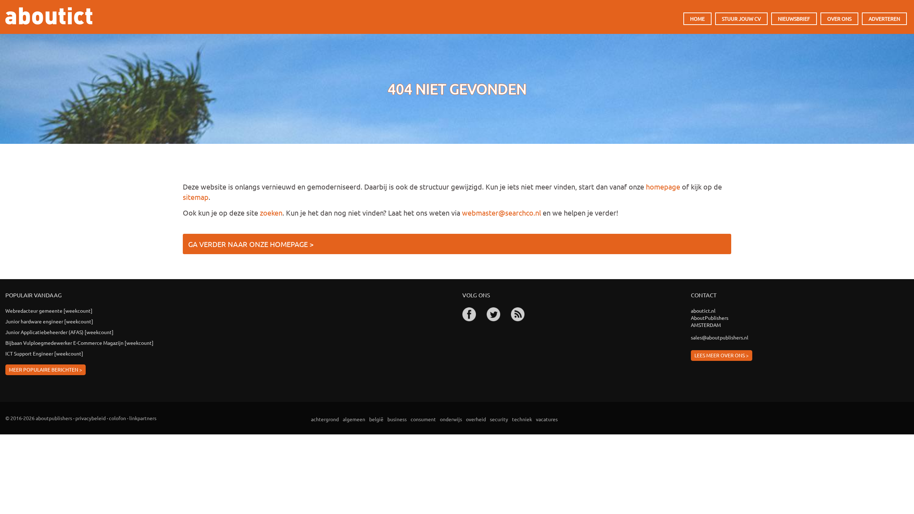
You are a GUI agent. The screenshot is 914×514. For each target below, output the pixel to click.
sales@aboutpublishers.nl (719, 337)
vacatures (547, 419)
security (499, 419)
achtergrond (325, 419)
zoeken (271, 212)
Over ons (839, 18)
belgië (376, 419)
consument (423, 419)
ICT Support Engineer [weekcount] (44, 353)
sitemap (196, 196)
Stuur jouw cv (741, 18)
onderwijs (451, 419)
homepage (663, 186)
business (397, 419)
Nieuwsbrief (794, 18)
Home (697, 18)
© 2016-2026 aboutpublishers (38, 418)
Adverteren (884, 18)
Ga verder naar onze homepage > (250, 244)
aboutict (48, 16)
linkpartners (142, 418)
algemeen (354, 419)
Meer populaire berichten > (45, 369)
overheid (476, 419)
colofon (117, 418)
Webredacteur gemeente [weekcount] (48, 310)
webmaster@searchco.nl (501, 212)
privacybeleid (90, 418)
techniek (522, 419)
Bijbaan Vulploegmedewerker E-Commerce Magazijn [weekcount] (79, 342)
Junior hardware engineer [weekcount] (49, 321)
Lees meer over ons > (721, 355)
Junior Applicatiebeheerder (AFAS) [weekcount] (59, 332)
